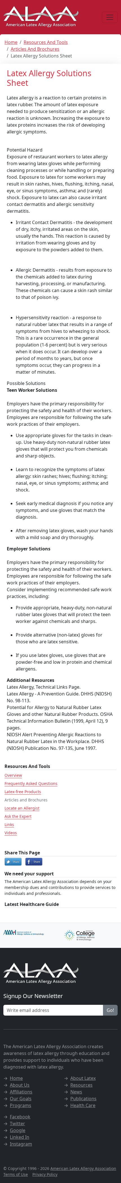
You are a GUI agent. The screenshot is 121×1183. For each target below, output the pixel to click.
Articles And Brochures (35, 49)
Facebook (20, 1117)
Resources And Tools (46, 42)
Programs (20, 1105)
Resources (81, 1085)
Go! (110, 1010)
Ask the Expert (18, 816)
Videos (11, 832)
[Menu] (110, 17)
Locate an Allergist (22, 808)
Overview (13, 775)
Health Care (82, 1105)
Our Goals (21, 1098)
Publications (83, 1098)
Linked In (19, 1137)
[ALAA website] (41, 17)
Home (11, 42)
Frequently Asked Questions (31, 783)
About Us (20, 1085)
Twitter (17, 1123)
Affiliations (21, 1092)
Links (9, 824)
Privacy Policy (44, 1174)
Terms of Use (15, 1174)
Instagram (21, 1144)
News (76, 1092)
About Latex (83, 1078)
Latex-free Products (23, 791)
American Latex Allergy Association (83, 1168)
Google (17, 1130)
